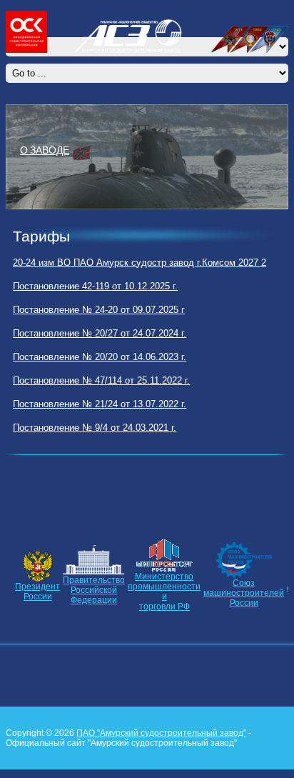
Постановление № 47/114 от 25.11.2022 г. (101, 380)
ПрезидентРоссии (37, 592)
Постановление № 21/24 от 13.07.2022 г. (99, 404)
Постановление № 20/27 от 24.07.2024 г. (99, 333)
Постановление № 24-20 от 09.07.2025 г (99, 309)
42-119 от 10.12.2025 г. (128, 286)
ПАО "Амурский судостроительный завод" (161, 733)
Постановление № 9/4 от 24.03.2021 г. (94, 427)
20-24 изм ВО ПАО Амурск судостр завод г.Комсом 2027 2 (139, 262)
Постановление (46, 286)
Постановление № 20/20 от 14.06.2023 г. (99, 356)
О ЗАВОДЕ (44, 149)
